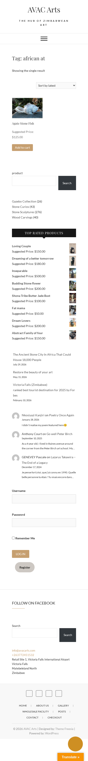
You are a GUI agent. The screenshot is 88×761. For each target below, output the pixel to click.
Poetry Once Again (61, 415)
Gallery (63, 705)
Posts (62, 711)
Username (18, 490)
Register (24, 567)
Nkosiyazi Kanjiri (33, 415)
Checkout (55, 717)
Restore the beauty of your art (33, 372)
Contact (32, 717)
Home (23, 705)
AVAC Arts (44, 9)
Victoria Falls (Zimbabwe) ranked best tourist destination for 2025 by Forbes (44, 390)
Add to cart (22, 147)
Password (18, 514)
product (17, 173)
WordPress (52, 733)
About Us (42, 705)
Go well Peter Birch (59, 434)
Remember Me (25, 538)
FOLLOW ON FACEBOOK (33, 603)
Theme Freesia (64, 729)
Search (67, 183)
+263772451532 (23, 655)
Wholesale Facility (35, 711)
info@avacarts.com (23, 650)
